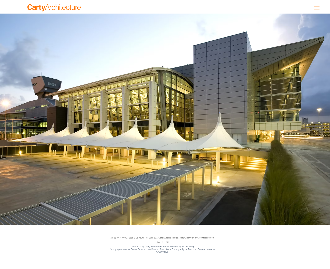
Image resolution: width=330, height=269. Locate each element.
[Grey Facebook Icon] (162, 242)
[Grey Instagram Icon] (167, 242)
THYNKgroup (188, 246)
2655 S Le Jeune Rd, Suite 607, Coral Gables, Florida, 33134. (157, 237)
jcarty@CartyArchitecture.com (200, 237)
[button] (316, 8)
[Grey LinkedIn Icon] (158, 242)
